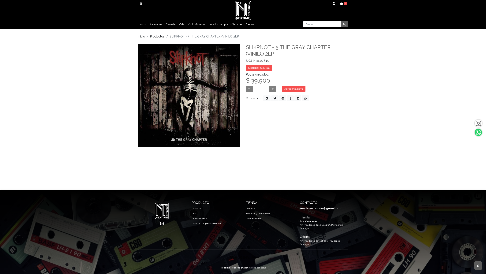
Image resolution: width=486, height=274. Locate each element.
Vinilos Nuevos (196, 24)
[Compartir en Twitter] (275, 98)
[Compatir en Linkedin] (297, 98)
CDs (194, 213)
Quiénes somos (254, 218)
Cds (181, 24)
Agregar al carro (293, 88)
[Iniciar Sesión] (334, 3)
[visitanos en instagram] (141, 3)
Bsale (263, 267)
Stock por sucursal (259, 67)
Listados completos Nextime (225, 24)
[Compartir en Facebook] (267, 98)
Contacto (250, 208)
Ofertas (249, 24)
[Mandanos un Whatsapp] (478, 132)
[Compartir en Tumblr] (290, 98)
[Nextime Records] (243, 10)
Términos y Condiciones (258, 213)
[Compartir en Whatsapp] (305, 98)
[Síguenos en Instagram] (478, 123)
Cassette (170, 24)
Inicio (143, 24)
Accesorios (155, 24)
